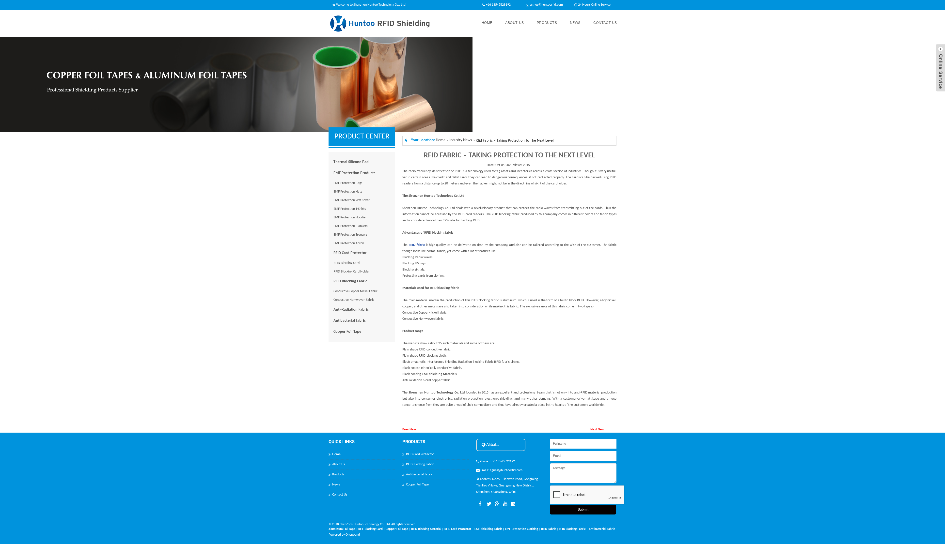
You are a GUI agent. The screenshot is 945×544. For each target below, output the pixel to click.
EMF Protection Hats (347, 192)
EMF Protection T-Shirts (349, 209)
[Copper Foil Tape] (397, 526)
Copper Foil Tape (347, 332)
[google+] (496, 504)
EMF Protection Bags (347, 183)
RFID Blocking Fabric (350, 281)
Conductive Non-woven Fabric (353, 300)
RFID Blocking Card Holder (351, 271)
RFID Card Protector (350, 253)
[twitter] (488, 504)
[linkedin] (512, 504)
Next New (597, 429)
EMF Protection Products (354, 173)
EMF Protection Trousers (350, 235)
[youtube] (504, 504)
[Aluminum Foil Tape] (342, 526)
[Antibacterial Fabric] (602, 526)
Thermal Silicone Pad (351, 162)
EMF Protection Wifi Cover (351, 200)
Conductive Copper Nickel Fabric (355, 291)
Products (547, 23)
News (575, 23)
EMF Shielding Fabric (488, 529)
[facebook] (480, 504)
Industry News (460, 140)
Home (487, 23)
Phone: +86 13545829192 (497, 461)
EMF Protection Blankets (350, 226)
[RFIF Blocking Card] (370, 526)
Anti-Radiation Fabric (351, 310)
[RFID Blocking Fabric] (572, 526)
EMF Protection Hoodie (349, 217)
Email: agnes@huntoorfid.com (501, 470)
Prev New (409, 429)
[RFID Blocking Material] (426, 526)
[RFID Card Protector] (458, 526)
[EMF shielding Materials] (439, 370)
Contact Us (605, 23)
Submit (583, 509)
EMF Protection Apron (348, 243)
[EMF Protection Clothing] (521, 526)
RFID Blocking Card (346, 263)
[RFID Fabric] (548, 526)
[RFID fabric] (417, 241)
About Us (514, 23)
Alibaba (492, 444)
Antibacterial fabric (349, 321)
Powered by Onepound (344, 535)
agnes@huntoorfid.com (546, 5)
